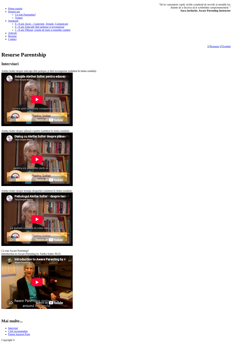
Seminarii (13, 20)
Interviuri (13, 328)
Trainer (19, 17)
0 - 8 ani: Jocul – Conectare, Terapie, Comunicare (41, 23)
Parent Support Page (19, 334)
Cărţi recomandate (18, 331)
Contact (12, 39)
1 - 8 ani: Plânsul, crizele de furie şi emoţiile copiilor (42, 30)
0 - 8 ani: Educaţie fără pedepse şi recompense (39, 26)
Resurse (12, 36)
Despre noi (14, 11)
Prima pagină (15, 8)
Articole (12, 33)
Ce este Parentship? (25, 14)
